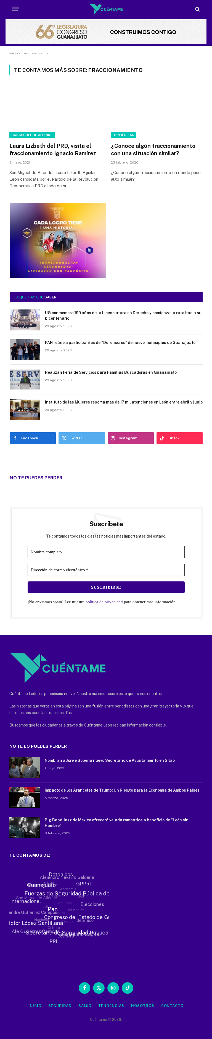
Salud (85, 1006)
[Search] (197, 9)
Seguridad (59, 1006)
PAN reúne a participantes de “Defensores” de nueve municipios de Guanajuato (120, 342)
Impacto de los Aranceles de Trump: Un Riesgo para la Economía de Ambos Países (122, 790)
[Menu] (15, 9)
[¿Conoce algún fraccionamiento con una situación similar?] (157, 112)
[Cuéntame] (106, 9)
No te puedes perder (36, 477)
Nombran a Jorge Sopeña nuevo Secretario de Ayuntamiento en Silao (110, 760)
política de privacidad (104, 602)
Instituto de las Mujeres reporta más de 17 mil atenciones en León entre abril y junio (124, 402)
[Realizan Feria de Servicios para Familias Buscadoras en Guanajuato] (25, 379)
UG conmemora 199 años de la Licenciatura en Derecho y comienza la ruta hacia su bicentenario (123, 315)
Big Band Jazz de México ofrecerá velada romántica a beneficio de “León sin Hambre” (117, 823)
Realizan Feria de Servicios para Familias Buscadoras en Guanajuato (111, 372)
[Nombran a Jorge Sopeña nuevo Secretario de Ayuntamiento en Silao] (24, 767)
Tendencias (123, 135)
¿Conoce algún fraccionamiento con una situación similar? (153, 150)
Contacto (172, 1006)
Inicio (13, 53)
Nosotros (142, 1006)
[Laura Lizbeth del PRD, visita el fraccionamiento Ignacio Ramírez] (55, 112)
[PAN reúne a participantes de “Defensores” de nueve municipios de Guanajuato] (25, 349)
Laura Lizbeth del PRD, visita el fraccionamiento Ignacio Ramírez (52, 150)
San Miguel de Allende (32, 135)
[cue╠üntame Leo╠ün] (58, 277)
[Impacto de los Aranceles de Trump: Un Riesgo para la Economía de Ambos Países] (24, 797)
